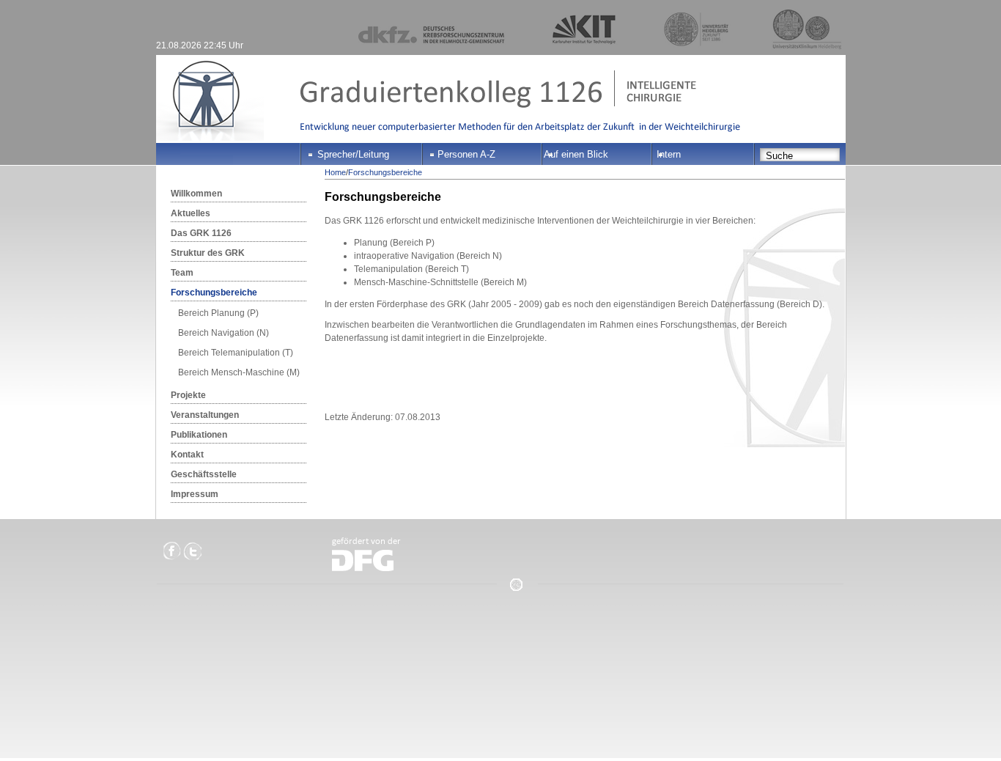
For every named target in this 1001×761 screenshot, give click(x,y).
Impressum (194, 494)
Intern (669, 154)
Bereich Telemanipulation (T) (235, 353)
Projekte (188, 395)
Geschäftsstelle (204, 474)
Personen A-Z (466, 154)
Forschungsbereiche (214, 292)
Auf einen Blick (576, 154)
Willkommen (196, 193)
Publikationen (199, 435)
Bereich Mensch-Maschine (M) (239, 372)
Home (335, 172)
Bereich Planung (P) (218, 313)
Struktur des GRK (208, 253)
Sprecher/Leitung (353, 154)
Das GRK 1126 (201, 233)
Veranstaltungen (205, 415)
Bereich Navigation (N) (223, 333)
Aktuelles (190, 213)
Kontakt (187, 454)
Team (182, 273)
